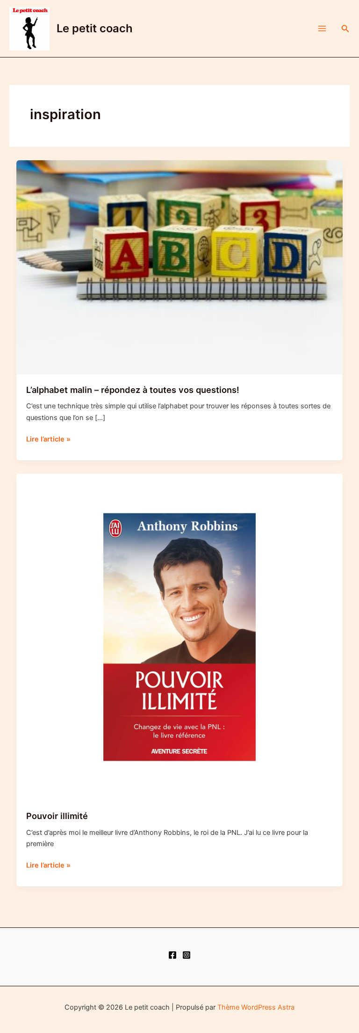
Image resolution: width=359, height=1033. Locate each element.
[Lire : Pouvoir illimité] (179, 637)
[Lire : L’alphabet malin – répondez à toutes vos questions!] (179, 267)
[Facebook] (172, 955)
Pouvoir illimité (57, 816)
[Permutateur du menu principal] (322, 28)
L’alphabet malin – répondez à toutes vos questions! (132, 390)
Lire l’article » (48, 440)
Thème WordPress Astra (255, 1007)
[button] (345, 29)
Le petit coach (95, 28)
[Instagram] (186, 955)
